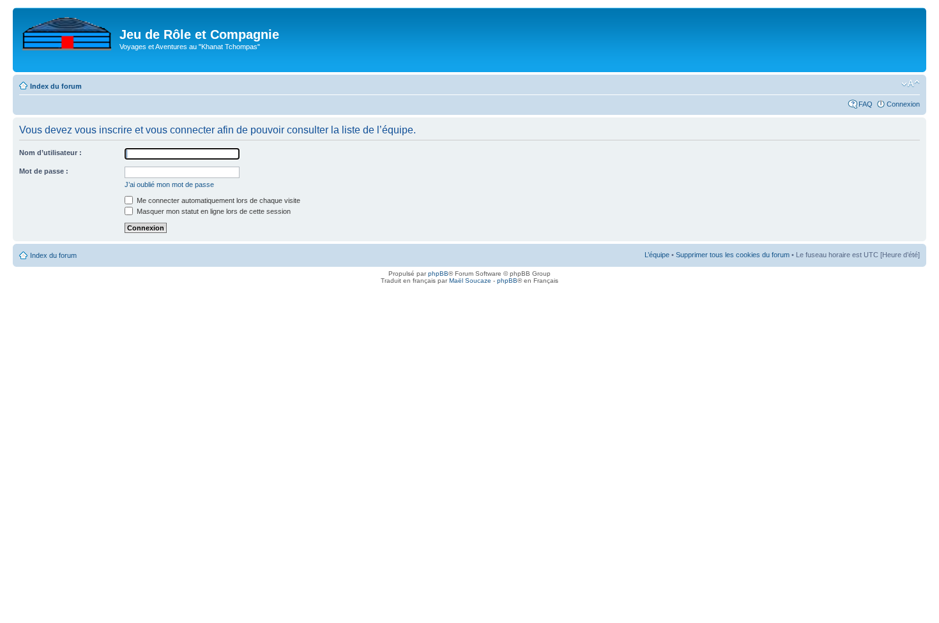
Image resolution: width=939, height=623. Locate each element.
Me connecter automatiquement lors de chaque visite (217, 200)
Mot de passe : (43, 171)
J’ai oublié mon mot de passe (169, 184)
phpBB (438, 273)
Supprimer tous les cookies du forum (733, 255)
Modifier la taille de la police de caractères (910, 83)
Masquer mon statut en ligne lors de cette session (213, 211)
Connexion (903, 104)
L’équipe (657, 255)
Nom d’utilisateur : (50, 152)
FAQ (866, 104)
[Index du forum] (67, 31)
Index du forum (56, 86)
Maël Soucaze (470, 280)
